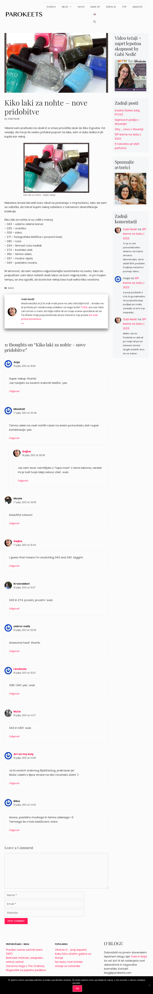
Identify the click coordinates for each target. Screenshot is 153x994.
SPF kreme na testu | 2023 (134, 234)
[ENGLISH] (94, 14)
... (22, 322)
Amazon (137, 7)
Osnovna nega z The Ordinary (25, 966)
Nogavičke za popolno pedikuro (26, 970)
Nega (65, 7)
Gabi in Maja (139, 956)
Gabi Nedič (130, 229)
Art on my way (23, 754)
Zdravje (111, 7)
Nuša (17, 711)
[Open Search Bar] (94, 22)
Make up (95, 7)
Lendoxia (19, 669)
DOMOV (51, 7)
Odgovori (14, 391)
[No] (149, 985)
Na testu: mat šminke (69, 962)
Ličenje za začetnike (67, 966)
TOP (124, 7)
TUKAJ (85, 307)
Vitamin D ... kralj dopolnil (70, 950)
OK (77, 988)
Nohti (81, 7)
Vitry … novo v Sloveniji (129, 129)
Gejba (26, 451)
